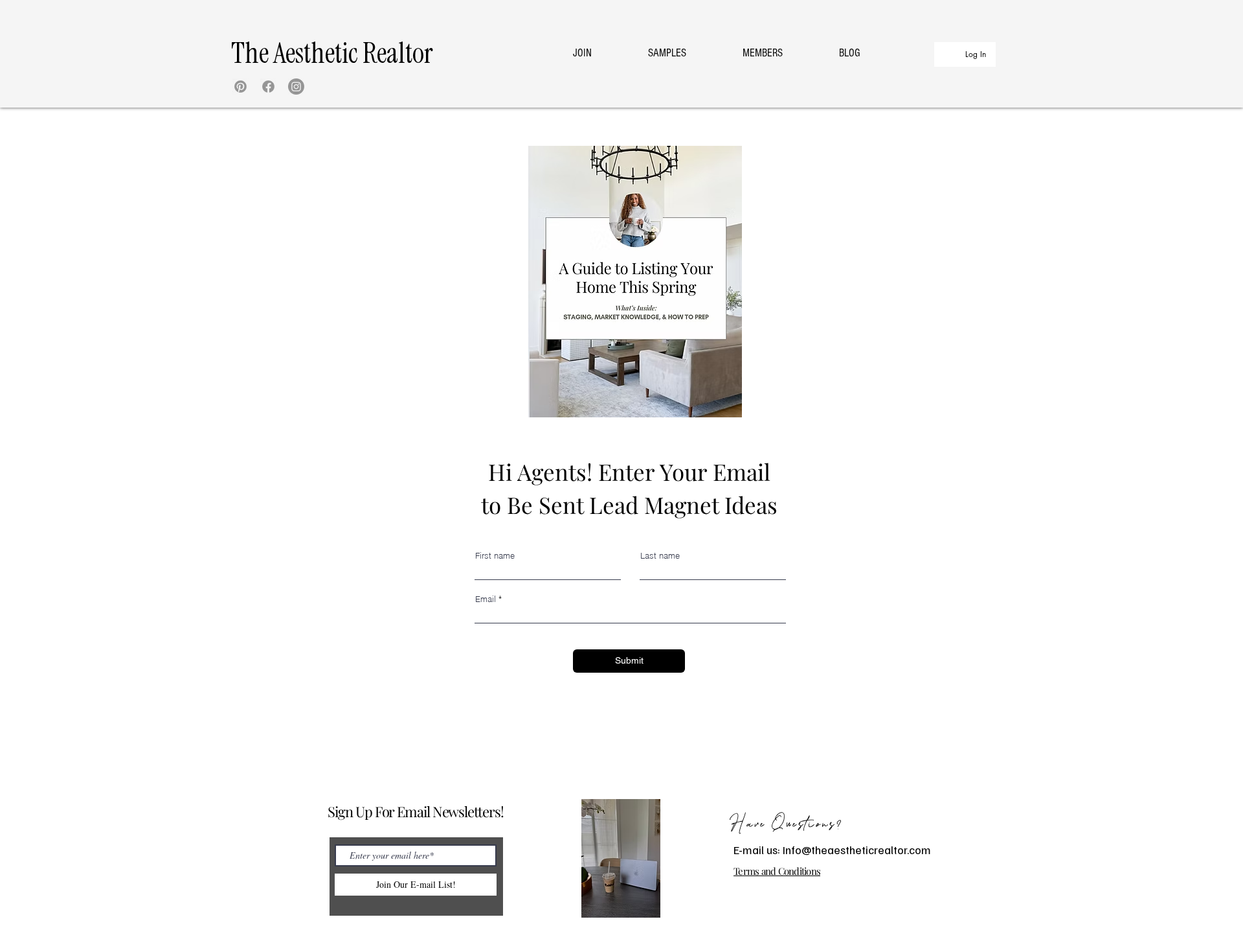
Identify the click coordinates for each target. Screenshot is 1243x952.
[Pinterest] (240, 86)
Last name (660, 555)
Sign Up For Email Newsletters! (415, 811)
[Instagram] (296, 86)
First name (495, 555)
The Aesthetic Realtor (332, 53)
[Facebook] (268, 86)
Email (485, 599)
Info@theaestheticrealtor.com (857, 849)
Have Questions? (787, 824)
